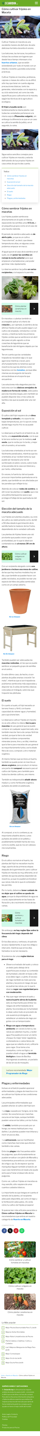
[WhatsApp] (21, 1230)
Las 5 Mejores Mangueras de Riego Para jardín (20, 1348)
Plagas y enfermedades (16, 198)
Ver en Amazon (14, 617)
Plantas (4, 1425)
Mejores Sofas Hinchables (15, 1332)
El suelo (10, 192)
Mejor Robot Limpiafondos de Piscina (19, 1336)
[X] (10, 1230)
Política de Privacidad (9, 1417)
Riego (9, 195)
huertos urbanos (9, 62)
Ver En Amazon (8, 654)
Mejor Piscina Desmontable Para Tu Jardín (21, 1328)
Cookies (5, 1419)
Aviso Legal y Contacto (10, 1414)
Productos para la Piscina (11, 1427)
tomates (21, 370)
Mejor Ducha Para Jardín (14, 1363)
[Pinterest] (16, 1230)
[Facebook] (4, 1230)
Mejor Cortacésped (13, 1354)
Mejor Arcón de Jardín (14, 1358)
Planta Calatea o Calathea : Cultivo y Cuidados (19, 1342)
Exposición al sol (13, 182)
